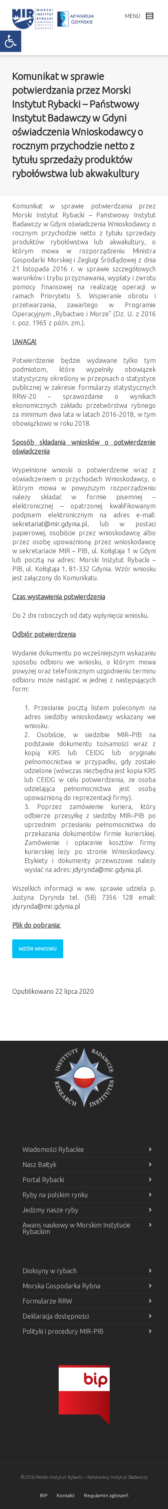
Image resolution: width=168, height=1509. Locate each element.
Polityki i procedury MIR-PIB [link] (63, 1331)
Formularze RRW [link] (47, 1301)
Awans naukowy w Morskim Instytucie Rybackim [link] (76, 1228)
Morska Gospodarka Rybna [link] (61, 1286)
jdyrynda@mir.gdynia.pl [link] (107, 869)
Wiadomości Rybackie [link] (53, 1149)
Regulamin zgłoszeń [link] (106, 1495)
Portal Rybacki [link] (43, 1179)
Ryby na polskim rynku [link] (55, 1194)
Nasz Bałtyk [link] (39, 1164)
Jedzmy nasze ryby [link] (50, 1210)
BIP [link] (43, 1495)
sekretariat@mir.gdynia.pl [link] (49, 524)
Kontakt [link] (66, 1495)
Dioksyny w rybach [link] (49, 1270)
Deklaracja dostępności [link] (55, 1316)
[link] (10, 41)
